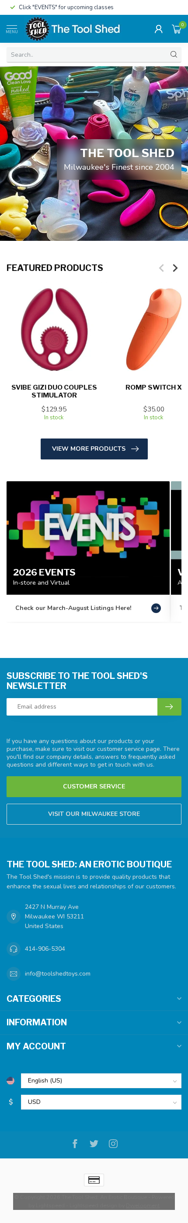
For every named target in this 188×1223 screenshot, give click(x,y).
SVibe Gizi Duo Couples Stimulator (54, 391)
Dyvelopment (143, 1205)
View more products (88, 449)
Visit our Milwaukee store (94, 814)
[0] (176, 29)
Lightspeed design (93, 1205)
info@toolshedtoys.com (58, 973)
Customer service (94, 786)
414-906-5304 (45, 949)
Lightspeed (50, 1205)
